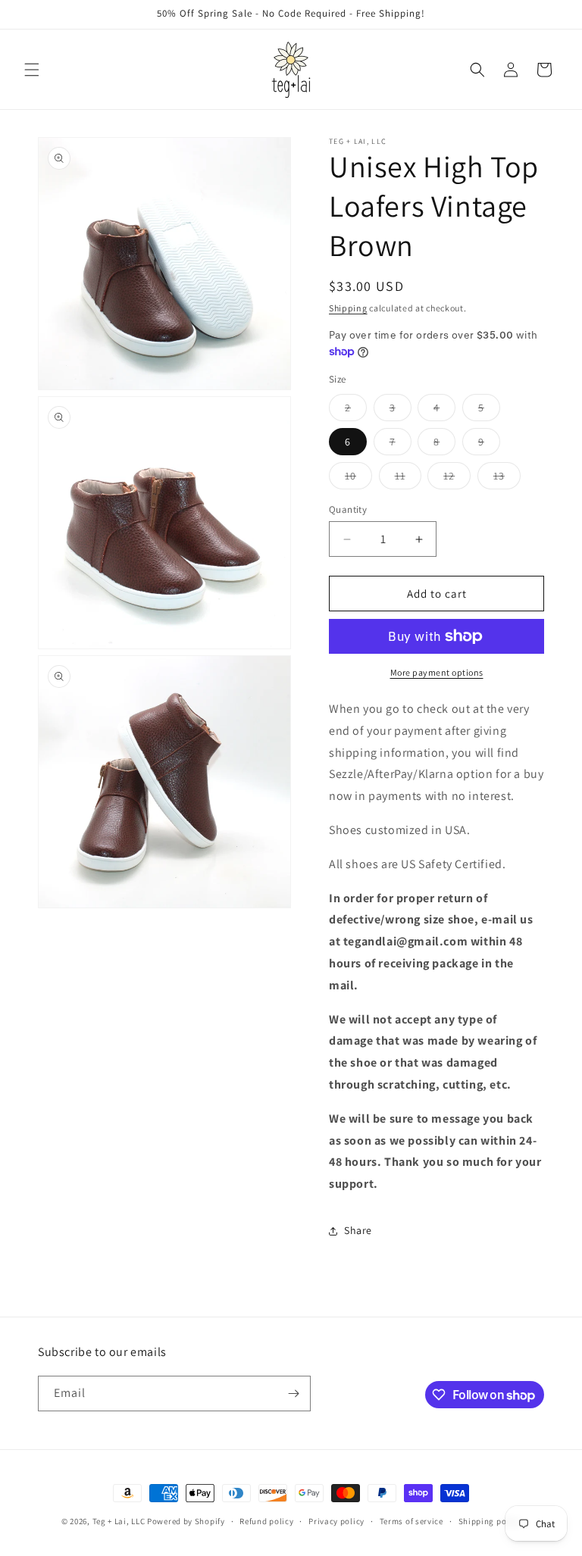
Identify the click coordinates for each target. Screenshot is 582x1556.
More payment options (436, 672)
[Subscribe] (293, 1393)
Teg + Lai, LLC (119, 1521)
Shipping (348, 308)
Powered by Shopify (186, 1521)
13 (507, 478)
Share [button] (358, 1230)
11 (408, 478)
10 (358, 478)
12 (457, 478)
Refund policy (266, 1521)
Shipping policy (489, 1521)
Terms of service (411, 1521)
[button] (31, 69)
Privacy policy (336, 1521)
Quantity (348, 509)
